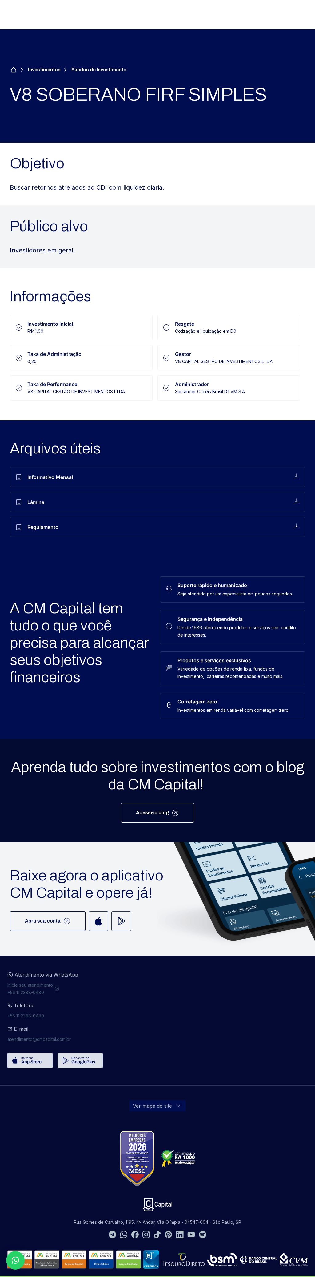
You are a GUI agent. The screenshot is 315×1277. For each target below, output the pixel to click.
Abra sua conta (43, 921)
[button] (15, 1260)
